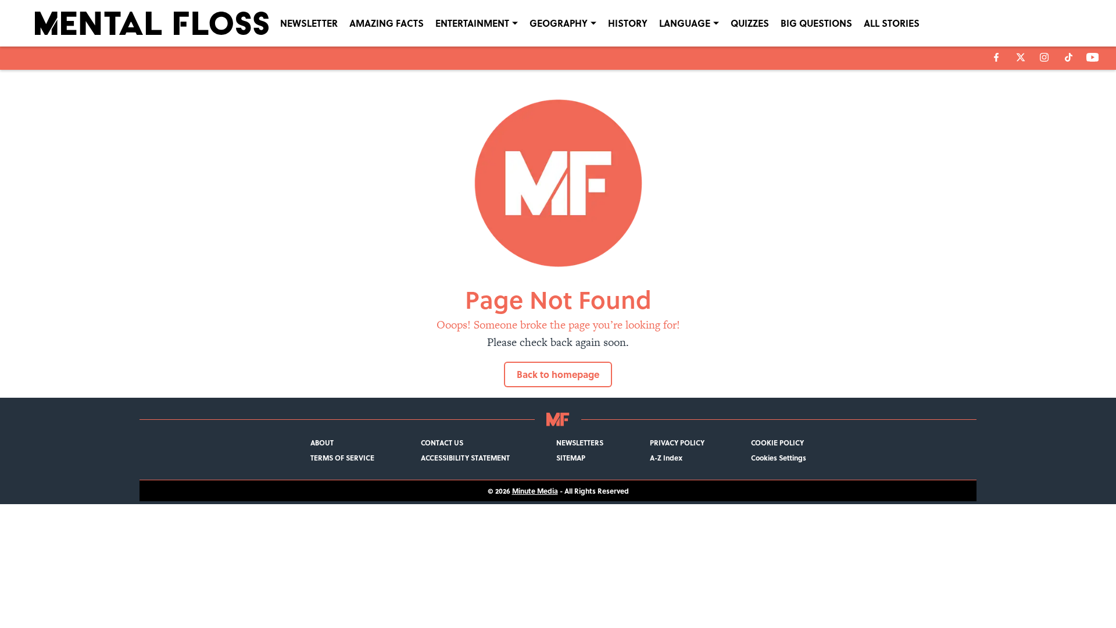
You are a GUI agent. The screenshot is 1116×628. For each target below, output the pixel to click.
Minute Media (535, 490)
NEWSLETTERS (579, 442)
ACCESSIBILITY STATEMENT (465, 457)
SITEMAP (570, 457)
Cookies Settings (778, 457)
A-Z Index (666, 457)
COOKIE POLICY (777, 442)
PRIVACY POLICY (677, 442)
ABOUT (322, 442)
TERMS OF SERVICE (342, 457)
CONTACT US (442, 442)
